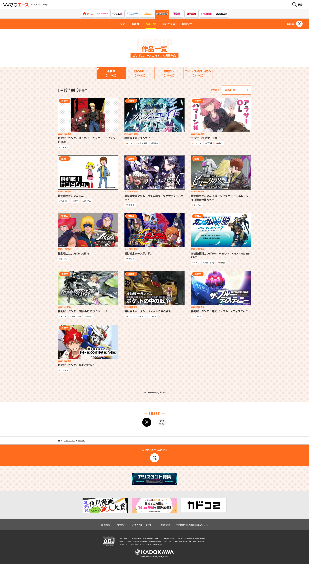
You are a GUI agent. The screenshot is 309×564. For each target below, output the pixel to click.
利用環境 (165, 524)
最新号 (135, 24)
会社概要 (105, 524)
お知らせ (187, 24)
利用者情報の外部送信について (192, 524)
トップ (121, 24)
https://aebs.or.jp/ (154, 544)
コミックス (168, 24)
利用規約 (121, 524)
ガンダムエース (69, 440)
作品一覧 (150, 24)
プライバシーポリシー (143, 524)
